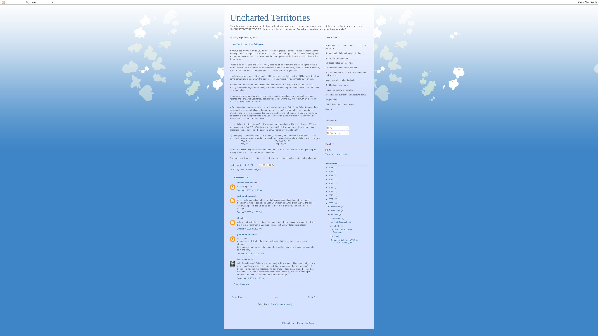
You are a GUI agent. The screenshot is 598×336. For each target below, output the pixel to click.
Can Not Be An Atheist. (340, 222)
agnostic (240, 169)
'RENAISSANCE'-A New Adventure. (341, 231)
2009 (331, 199)
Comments (334, 133)
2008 (331, 203)
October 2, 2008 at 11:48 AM (250, 190)
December (336, 207)
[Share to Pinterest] (272, 165)
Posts (332, 128)
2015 (331, 175)
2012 (331, 187)
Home (275, 297)
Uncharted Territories (270, 17)
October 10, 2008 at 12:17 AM (250, 254)
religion (257, 169)
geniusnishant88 (245, 196)
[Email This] (260, 165)
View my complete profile (336, 154)
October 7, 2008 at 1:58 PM (249, 212)
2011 (331, 191)
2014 (331, 179)
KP (238, 218)
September (336, 218)
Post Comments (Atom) (281, 304)
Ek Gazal (334, 236)
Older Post (313, 297)
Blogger (311, 323)
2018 (331, 168)
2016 (331, 172)
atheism (249, 169)
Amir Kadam (243, 259)
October (335, 214)
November (336, 210)
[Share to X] (266, 165)
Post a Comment (241, 284)
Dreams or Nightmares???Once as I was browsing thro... (344, 241)
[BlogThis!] (263, 165)
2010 (331, 195)
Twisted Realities (245, 182)
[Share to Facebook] (269, 165)
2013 (331, 183)
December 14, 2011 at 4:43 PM (251, 278)
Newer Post (237, 297)
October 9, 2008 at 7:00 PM (249, 229)
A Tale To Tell (336, 226)
